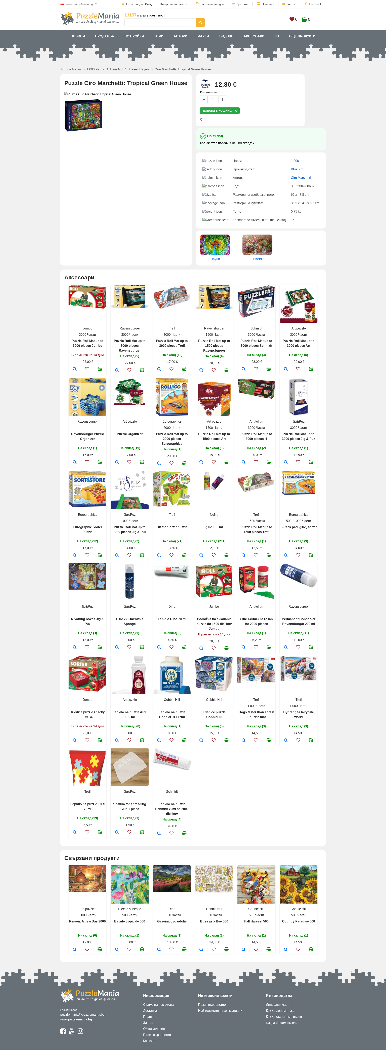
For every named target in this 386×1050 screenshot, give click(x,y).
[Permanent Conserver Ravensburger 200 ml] (286, 647)
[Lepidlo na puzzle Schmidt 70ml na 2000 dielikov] (159, 833)
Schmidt (256, 328)
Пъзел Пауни (139, 69)
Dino (171, 606)
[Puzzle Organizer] (117, 462)
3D (277, 36)
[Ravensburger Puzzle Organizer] (75, 462)
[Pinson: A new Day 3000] (75, 949)
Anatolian (256, 421)
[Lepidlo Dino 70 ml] (159, 647)
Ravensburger (130, 328)
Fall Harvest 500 (256, 921)
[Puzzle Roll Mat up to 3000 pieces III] (243, 462)
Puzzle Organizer (130, 434)
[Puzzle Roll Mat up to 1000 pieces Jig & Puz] (117, 555)
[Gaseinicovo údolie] (159, 949)
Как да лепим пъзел (280, 1010)
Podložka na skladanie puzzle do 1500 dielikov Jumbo (214, 623)
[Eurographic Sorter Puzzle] (75, 555)
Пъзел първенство (157, 1035)
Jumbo (87, 328)
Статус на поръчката (173, 4)
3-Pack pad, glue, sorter (299, 527)
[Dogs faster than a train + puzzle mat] (243, 740)
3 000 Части (87, 915)
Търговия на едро (212, 4)
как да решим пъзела (281, 1022)
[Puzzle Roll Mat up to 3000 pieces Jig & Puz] (286, 462)
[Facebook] (63, 1033)
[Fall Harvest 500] (243, 949)
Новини (78, 36)
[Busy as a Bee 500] (201, 949)
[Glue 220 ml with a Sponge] (117, 647)
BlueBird (116, 69)
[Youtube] (71, 1033)
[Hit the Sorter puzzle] (159, 555)
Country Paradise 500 (298, 921)
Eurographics (172, 421)
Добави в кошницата (220, 110)
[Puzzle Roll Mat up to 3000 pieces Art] (286, 369)
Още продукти (302, 36)
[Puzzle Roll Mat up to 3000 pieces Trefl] (159, 369)
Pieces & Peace (129, 909)
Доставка (242, 4)
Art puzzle (299, 328)
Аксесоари (254, 36)
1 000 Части (95, 69)
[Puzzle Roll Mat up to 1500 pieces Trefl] (243, 555)
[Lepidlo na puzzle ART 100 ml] (117, 740)
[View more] (87, 307)
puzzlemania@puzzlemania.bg (82, 1014)
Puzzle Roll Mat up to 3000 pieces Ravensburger (130, 345)
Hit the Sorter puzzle (172, 527)
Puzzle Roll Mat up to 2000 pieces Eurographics (172, 438)
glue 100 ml (214, 527)
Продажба (104, 36)
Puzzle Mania (71, 69)
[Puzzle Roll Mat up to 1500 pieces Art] (201, 462)
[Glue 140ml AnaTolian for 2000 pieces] (243, 647)
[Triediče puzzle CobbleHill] (201, 740)
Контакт (292, 4)
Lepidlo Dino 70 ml (172, 619)
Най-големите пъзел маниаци (220, 1010)
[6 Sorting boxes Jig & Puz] (75, 647)
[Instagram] (80, 1033)
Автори (180, 36)
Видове (226, 36)
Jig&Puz (299, 421)
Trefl (172, 328)
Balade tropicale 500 (129, 921)
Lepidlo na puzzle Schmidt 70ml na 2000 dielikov (172, 808)
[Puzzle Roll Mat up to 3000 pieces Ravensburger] (117, 370)
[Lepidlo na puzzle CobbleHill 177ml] (159, 740)
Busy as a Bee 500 (214, 921)
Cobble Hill (172, 699)
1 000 (295, 161)
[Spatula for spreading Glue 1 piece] (117, 832)
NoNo (214, 514)
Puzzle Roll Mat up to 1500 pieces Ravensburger (214, 345)
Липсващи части (278, 1004)
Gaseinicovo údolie (172, 921)
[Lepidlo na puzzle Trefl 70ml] (75, 832)
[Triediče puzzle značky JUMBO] (75, 740)
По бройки (134, 36)
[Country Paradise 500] (286, 949)
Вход (148, 4)
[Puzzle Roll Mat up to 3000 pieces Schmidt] (243, 369)
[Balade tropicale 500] (117, 949)
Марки (203, 36)
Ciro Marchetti (301, 177)
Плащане (268, 4)
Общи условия (154, 1028)
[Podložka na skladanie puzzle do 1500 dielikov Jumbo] (201, 648)
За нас (148, 1022)
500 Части (129, 915)
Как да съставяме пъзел (284, 1016)
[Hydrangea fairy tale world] (286, 740)
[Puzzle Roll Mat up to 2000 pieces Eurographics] (159, 463)
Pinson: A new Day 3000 (87, 921)
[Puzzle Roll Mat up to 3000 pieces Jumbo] (75, 369)
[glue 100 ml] (201, 555)
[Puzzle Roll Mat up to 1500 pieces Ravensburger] (201, 370)
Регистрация (134, 4)
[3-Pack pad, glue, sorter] (286, 555)
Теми (158, 36)
